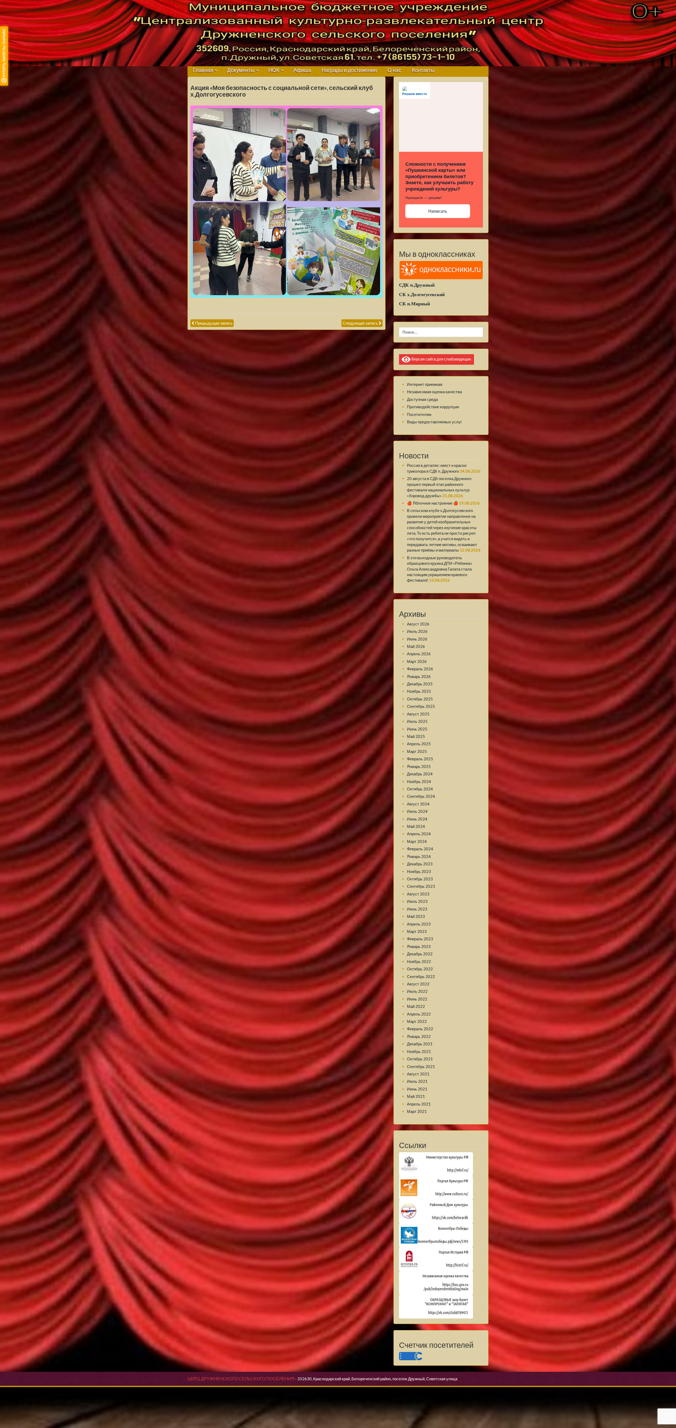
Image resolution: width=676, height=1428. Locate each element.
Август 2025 (418, 713)
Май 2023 (416, 916)
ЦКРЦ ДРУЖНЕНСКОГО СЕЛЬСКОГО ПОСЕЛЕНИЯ (240, 1378)
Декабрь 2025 (420, 683)
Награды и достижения (349, 70)
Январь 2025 (419, 766)
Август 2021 (418, 1073)
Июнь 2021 (417, 1089)
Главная (203, 70)
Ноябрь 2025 (419, 691)
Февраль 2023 (420, 938)
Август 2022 (418, 983)
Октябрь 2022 (420, 968)
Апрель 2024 (419, 833)
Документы (240, 70)
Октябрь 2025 (420, 698)
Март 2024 (417, 841)
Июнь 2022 (417, 999)
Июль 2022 (417, 991)
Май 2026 (416, 646)
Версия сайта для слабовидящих (441, 358)
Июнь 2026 (417, 639)
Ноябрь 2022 (419, 961)
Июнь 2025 (417, 729)
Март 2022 (417, 1021)
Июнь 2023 (417, 909)
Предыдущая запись (214, 323)
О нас (394, 70)
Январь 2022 (419, 1036)
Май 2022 (416, 1006)
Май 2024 (416, 826)
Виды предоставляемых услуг (434, 421)
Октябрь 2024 (420, 788)
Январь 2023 (419, 946)
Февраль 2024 (420, 848)
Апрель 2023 (419, 924)
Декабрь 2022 (420, 953)
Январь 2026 (419, 676)
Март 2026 (417, 661)
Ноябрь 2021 (419, 1051)
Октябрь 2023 (420, 878)
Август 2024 (418, 803)
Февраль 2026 (420, 668)
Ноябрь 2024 (419, 781)
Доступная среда (422, 399)
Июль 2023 (417, 901)
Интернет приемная (424, 384)
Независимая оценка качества (434, 391)
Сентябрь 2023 (421, 886)
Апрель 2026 (419, 653)
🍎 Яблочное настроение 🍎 (432, 503)
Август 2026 (418, 624)
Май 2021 (416, 1096)
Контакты (423, 70)
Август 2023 (418, 893)
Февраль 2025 (420, 758)
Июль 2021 (417, 1081)
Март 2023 (417, 931)
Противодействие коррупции (433, 406)
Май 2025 (416, 736)
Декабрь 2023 (420, 863)
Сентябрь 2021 (421, 1066)
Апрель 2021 (419, 1104)
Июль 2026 (417, 631)
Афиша (302, 70)
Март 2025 (417, 751)
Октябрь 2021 (420, 1058)
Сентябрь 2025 (421, 706)
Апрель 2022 (419, 1014)
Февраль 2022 (420, 1028)
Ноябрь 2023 (419, 871)
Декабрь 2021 (420, 1043)
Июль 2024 (417, 811)
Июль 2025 (417, 721)
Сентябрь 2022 (421, 976)
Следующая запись (360, 323)
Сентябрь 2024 (421, 796)
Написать (437, 211)
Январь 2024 (419, 856)
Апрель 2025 (419, 743)
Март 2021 (417, 1111)
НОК (273, 70)
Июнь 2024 (417, 819)
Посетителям (419, 414)
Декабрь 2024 (420, 773)
